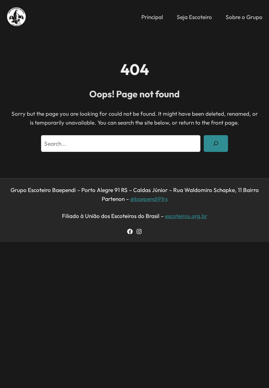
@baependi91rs (149, 198)
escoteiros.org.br (186, 215)
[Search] (216, 143)
